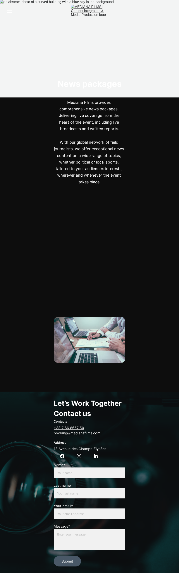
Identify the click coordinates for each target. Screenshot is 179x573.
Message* (62, 526)
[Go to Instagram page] (79, 456)
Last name (62, 485)
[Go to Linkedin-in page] (96, 456)
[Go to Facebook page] (62, 456)
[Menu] (9, 11)
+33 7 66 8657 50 (69, 428)
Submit (67, 561)
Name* (59, 465)
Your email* (63, 506)
